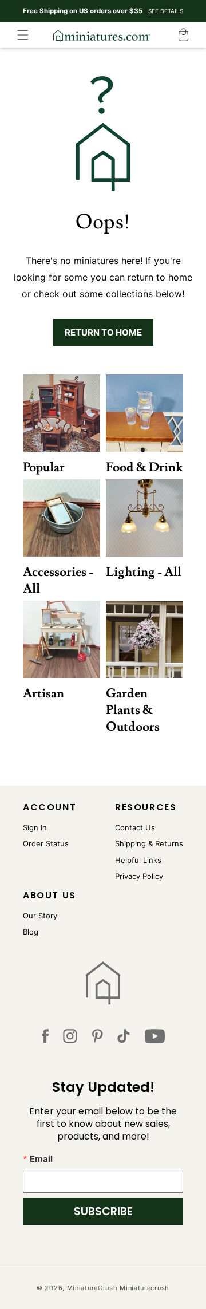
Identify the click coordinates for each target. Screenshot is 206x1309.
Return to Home (103, 332)
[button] (22, 35)
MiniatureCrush (92, 1288)
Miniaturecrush (144, 1288)
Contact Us (135, 827)
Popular (44, 467)
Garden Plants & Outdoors (133, 710)
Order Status (46, 843)
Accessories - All (58, 580)
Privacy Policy (139, 876)
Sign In (35, 827)
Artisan (43, 693)
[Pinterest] (97, 1038)
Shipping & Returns (149, 843)
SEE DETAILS (165, 10)
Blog (30, 931)
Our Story (40, 915)
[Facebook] (45, 1038)
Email (41, 1158)
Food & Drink (144, 467)
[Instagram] (70, 1038)
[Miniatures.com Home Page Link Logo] (103, 983)
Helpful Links (138, 860)
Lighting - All (143, 572)
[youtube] (155, 1038)
